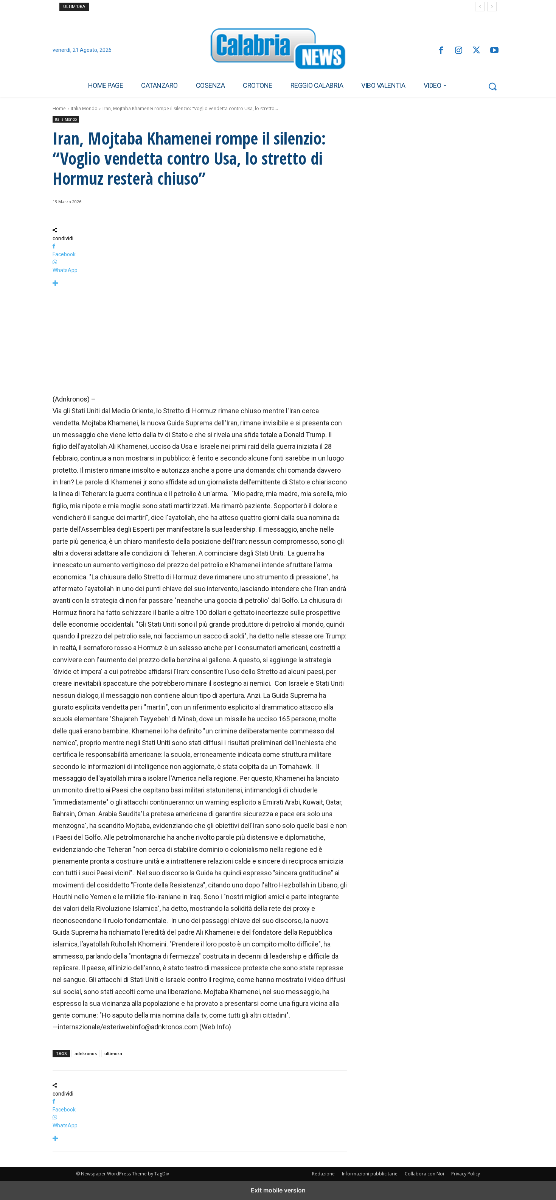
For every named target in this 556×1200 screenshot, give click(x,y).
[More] (200, 284)
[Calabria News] (278, 51)
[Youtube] (495, 51)
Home (59, 108)
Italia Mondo (84, 108)
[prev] (480, 6)
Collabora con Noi (424, 1173)
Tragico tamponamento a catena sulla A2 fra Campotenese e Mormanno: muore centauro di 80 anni (199, 6)
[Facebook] (440, 51)
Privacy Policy (465, 1173)
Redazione (323, 1173)
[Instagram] (459, 51)
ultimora (113, 1053)
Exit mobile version (278, 1190)
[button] (492, 86)
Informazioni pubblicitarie (370, 1173)
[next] (492, 6)
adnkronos (86, 1053)
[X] (476, 51)
